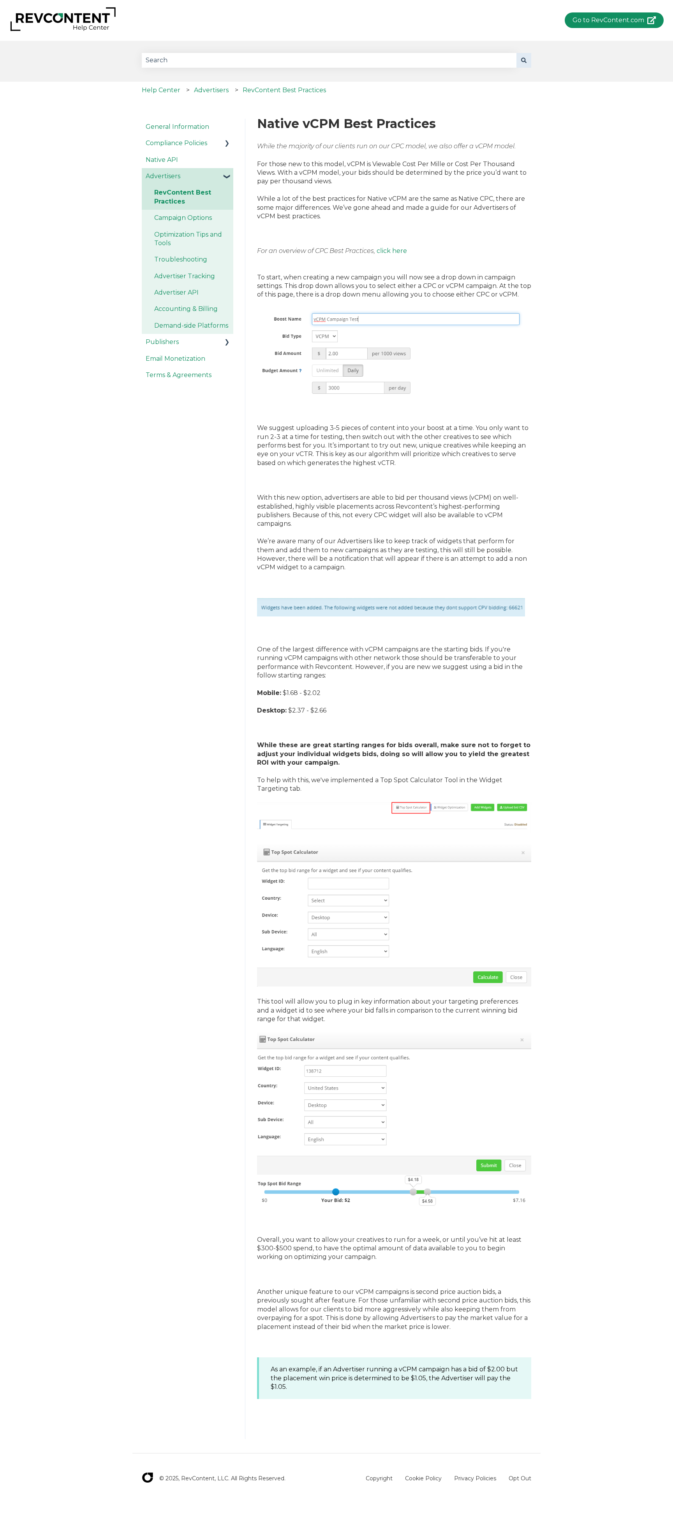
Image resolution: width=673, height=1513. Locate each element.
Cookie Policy (423, 1478)
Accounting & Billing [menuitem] (186, 308)
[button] (227, 144)
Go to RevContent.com (608, 20)
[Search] (523, 60)
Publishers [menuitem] (162, 342)
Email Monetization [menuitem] (175, 358)
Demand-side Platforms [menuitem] (191, 325)
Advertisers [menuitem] (163, 176)
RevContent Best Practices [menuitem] (182, 197)
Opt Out (520, 1478)
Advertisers (211, 90)
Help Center (161, 90)
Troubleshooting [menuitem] (180, 259)
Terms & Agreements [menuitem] (178, 375)
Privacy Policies (475, 1478)
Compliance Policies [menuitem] (176, 143)
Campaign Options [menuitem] (183, 217)
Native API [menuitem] (162, 159)
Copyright (379, 1478)
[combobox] (329, 60)
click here (392, 251)
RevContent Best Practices (284, 90)
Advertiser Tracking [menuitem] (184, 276)
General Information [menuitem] (177, 126)
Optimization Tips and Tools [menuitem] (188, 239)
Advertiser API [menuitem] (176, 292)
